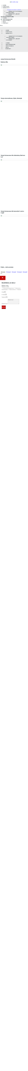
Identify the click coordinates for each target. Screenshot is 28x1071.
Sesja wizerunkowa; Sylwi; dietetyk (11, 98)
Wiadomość (5, 303)
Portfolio (6, 6)
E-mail (3, 294)
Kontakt (8, 48)
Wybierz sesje (5, 286)
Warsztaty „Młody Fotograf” (13, 14)
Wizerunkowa (12, 289)
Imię (3, 292)
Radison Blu (4, 62)
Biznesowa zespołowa (8, 288)
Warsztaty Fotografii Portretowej (14, 12)
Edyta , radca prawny (7, 267)
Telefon (4, 297)
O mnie (5, 18)
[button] (2, 278)
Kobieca (19, 289)
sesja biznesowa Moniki (8, 59)
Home (4, 5)
